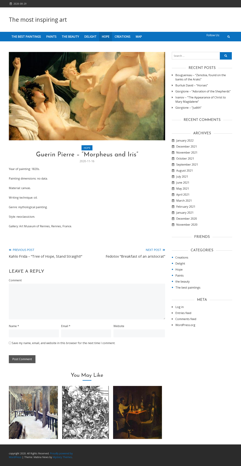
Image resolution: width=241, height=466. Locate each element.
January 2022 (185, 140)
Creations (122, 37)
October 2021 (185, 158)
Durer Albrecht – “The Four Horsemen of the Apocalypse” (85, 425)
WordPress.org (185, 325)
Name (14, 326)
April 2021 (182, 195)
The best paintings (26, 37)
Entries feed (183, 313)
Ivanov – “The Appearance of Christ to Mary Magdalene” (200, 99)
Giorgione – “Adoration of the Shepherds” (203, 91)
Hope (105, 37)
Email (65, 326)
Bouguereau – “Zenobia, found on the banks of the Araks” (200, 77)
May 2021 (182, 188)
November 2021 (186, 152)
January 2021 (185, 213)
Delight (90, 37)
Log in (179, 307)
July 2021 (182, 176)
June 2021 (182, 182)
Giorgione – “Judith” (188, 108)
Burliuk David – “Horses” (191, 85)
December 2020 (186, 219)
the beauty (70, 37)
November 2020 (186, 225)
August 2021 (184, 170)
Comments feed (185, 319)
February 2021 (185, 207)
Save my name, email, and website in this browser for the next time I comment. (63, 343)
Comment (15, 280)
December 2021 (186, 146)
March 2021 (184, 201)
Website (118, 326)
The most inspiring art (38, 19)
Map (139, 37)
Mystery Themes (62, 457)
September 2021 (187, 164)
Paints (51, 37)
